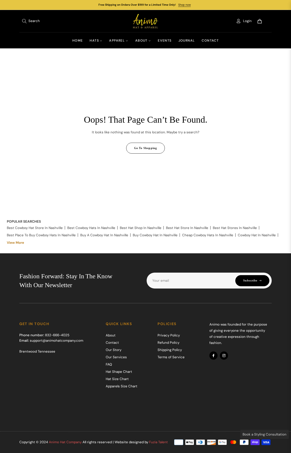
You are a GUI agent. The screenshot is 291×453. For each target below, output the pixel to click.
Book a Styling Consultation (264, 434)
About (110, 335)
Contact (112, 342)
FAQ (109, 364)
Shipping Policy (170, 350)
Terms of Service (171, 357)
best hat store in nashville (187, 228)
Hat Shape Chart (119, 371)
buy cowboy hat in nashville (155, 235)
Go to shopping (145, 148)
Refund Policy (168, 342)
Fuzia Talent (158, 442)
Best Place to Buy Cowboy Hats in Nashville (41, 235)
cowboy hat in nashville (257, 235)
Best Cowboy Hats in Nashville (91, 228)
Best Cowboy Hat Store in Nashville (35, 228)
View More (15, 242)
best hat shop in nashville (140, 228)
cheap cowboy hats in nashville (207, 235)
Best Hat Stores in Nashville (235, 228)
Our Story (113, 350)
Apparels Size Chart (121, 386)
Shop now (184, 5)
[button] (31, 21)
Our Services (116, 357)
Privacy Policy (169, 335)
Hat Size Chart (117, 379)
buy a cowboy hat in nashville (104, 235)
